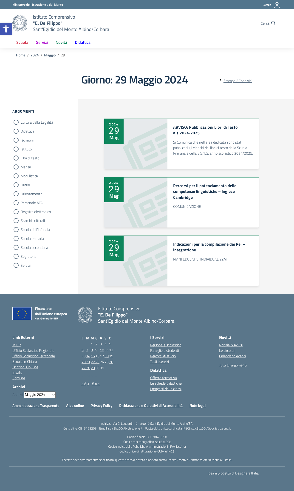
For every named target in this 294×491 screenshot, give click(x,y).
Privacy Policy (101, 405)
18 (107, 356)
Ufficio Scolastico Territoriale (33, 356)
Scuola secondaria (34, 247)
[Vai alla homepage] (19, 23)
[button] (6, 29)
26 (111, 362)
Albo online (75, 405)
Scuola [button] (22, 42)
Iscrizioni (27, 140)
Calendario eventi (232, 356)
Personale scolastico (165, 345)
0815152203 (87, 428)
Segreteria (28, 256)
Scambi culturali (33, 220)
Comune (18, 378)
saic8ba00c (163, 441)
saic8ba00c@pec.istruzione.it (211, 428)
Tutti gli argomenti (233, 365)
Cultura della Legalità (37, 122)
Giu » (96, 383)
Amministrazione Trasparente (35, 405)
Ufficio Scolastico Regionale (33, 350)
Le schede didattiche (166, 383)
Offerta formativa (163, 377)
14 (88, 356)
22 (93, 362)
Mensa (26, 167)
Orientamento (31, 194)
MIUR (16, 345)
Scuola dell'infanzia (35, 229)
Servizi (26, 265)
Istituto (26, 149)
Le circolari (227, 350)
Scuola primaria (32, 238)
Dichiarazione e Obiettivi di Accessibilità (151, 405)
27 (84, 368)
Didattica (27, 131)
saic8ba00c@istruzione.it (125, 428)
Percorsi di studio (163, 356)
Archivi (17, 394)
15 (93, 356)
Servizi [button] (42, 42)
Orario (25, 185)
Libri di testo (30, 158)
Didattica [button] (82, 42)
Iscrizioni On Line (25, 367)
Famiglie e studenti (164, 350)
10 (102, 350)
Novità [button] (61, 42)
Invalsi (17, 372)
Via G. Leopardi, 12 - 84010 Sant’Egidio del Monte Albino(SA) (153, 423)
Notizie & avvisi (231, 345)
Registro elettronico (36, 211)
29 (93, 368)
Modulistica (29, 176)
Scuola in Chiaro (24, 361)
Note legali (197, 405)
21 (88, 362)
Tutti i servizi (159, 361)
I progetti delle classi (165, 388)
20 (84, 362)
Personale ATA (32, 202)
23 (97, 362)
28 (88, 368)
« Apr (85, 383)
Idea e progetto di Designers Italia (233, 473)
